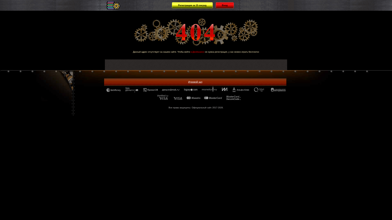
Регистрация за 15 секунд (192, 5)
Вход (225, 5)
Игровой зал (195, 82)
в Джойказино (197, 52)
